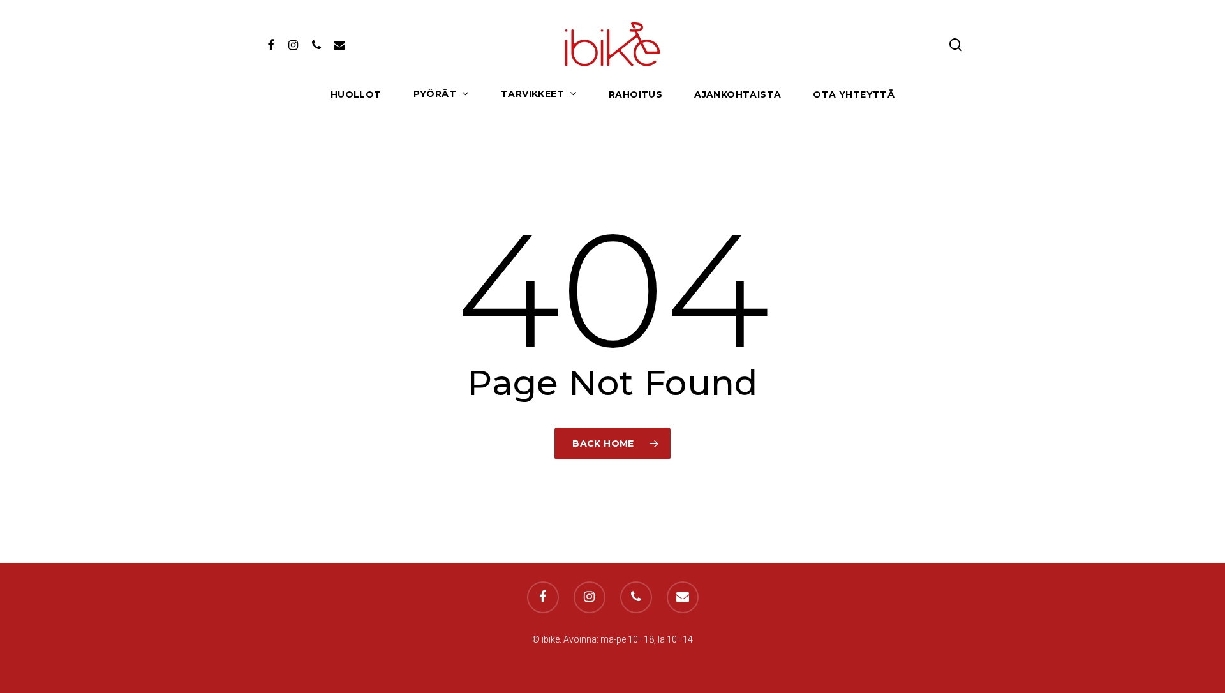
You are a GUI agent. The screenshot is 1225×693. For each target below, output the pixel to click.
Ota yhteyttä (854, 94)
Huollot (356, 94)
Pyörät (434, 94)
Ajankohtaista (737, 94)
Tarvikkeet (532, 94)
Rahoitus (635, 94)
